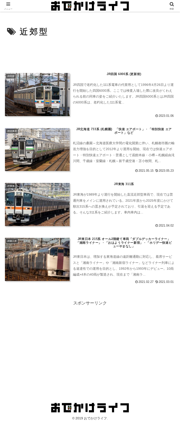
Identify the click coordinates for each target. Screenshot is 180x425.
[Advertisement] (90, 53)
